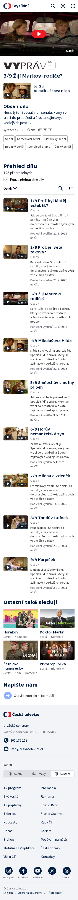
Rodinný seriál (14, 147)
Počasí (8, 831)
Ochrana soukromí (30, 893)
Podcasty (10, 822)
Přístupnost (54, 893)
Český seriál (63, 147)
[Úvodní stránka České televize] (21, 714)
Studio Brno (49, 805)
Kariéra (46, 831)
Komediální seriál (28, 139)
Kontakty (48, 856)
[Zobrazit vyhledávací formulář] (53, 6)
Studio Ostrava (52, 813)
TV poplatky (12, 805)
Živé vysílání (12, 796)
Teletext (9, 813)
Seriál (9, 139)
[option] (15, 774)
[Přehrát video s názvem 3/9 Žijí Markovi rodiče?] (39, 34)
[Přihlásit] (63, 6)
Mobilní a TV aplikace (19, 848)
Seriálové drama (39, 147)
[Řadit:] (71, 188)
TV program (12, 788)
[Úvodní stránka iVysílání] (16, 6)
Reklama (47, 796)
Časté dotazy (50, 848)
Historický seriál (55, 139)
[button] (39, 34)
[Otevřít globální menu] (73, 6)
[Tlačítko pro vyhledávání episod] (60, 188)
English (8, 893)
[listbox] (39, 773)
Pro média (48, 788)
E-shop (8, 839)
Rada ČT (47, 822)
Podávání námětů (54, 839)
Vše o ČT (9, 856)
